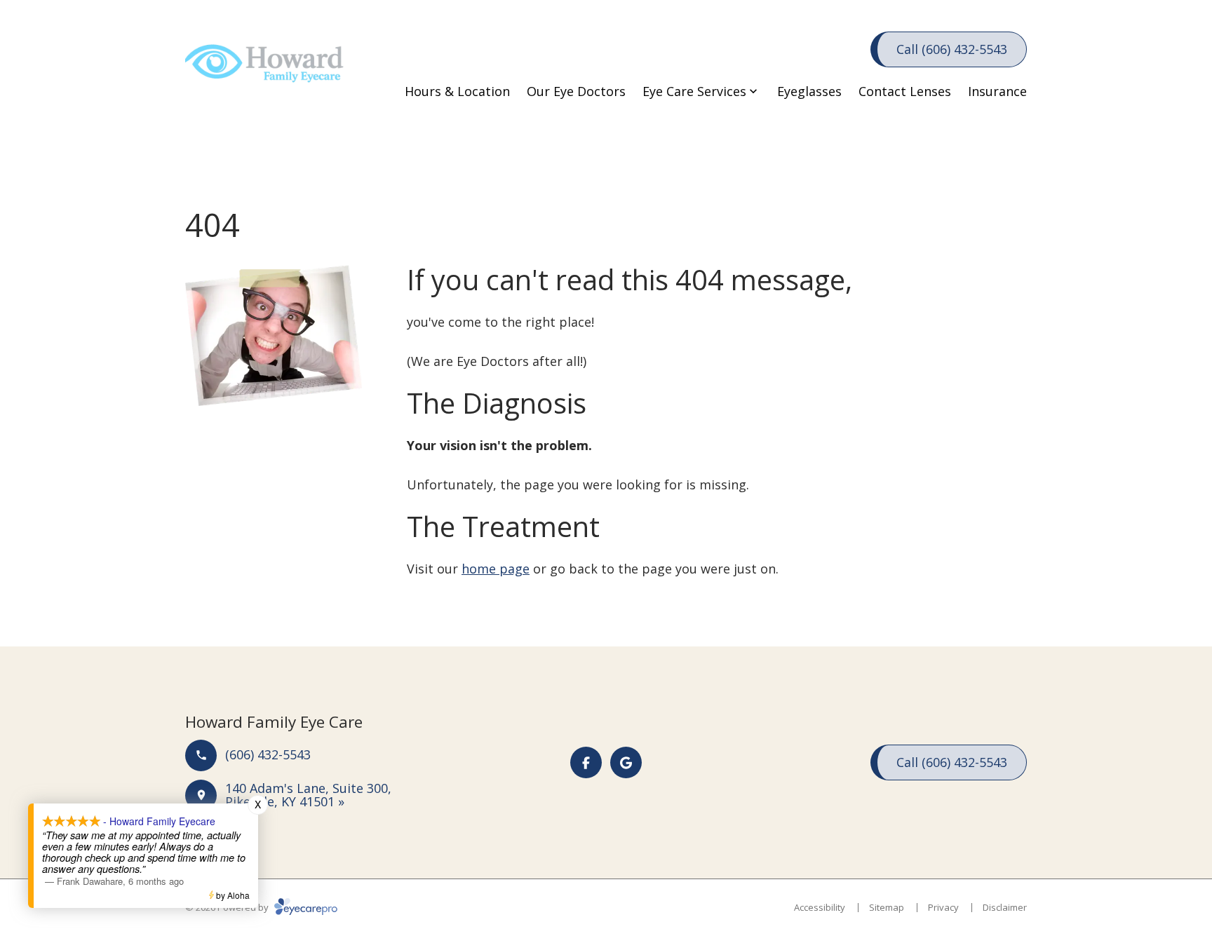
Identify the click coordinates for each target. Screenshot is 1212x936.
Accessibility (819, 907)
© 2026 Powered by (228, 907)
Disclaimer (1005, 907)
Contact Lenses (904, 91)
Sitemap (886, 907)
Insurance (997, 91)
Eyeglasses (809, 91)
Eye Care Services (694, 91)
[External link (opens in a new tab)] (626, 762)
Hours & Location (457, 91)
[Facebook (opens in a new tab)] (586, 762)
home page (496, 568)
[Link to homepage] (269, 70)
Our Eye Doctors (576, 91)
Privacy (943, 907)
